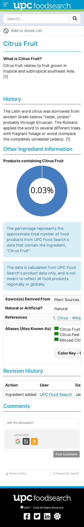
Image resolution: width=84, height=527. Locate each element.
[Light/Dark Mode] (57, 518)
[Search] (75, 19)
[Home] (42, 6)
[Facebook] (27, 518)
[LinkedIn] (47, 518)
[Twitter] (37, 518)
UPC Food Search (56, 394)
